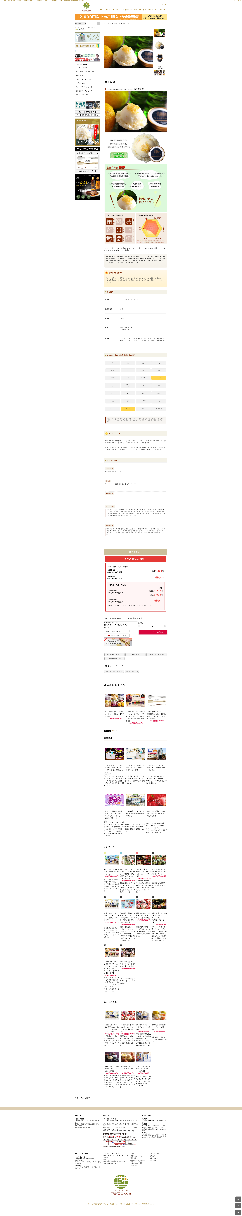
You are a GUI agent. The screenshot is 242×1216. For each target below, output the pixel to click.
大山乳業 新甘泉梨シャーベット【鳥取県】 (159, 1027)
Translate (81, 29)
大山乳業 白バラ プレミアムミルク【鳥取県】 (143, 1027)
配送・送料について (136, 1157)
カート (164, 4)
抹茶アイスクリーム (82, 75)
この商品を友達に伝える (114, 658)
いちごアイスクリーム (83, 79)
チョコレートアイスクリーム (85, 71)
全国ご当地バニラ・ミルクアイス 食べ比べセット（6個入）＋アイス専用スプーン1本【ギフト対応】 (127, 874)
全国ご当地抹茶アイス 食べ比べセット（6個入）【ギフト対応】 (159, 872)
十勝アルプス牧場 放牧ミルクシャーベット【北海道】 (143, 1069)
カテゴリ (109, 10)
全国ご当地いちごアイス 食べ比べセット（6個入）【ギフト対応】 (143, 915)
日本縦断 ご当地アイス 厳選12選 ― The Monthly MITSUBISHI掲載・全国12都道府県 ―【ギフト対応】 (128, 917)
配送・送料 (138, 10)
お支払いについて (135, 1155)
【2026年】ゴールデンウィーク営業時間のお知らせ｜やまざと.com (135, 813)
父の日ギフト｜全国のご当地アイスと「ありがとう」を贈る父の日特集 (135, 768)
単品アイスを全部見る (83, 95)
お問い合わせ (154, 1160)
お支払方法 (129, 10)
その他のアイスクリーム (84, 91)
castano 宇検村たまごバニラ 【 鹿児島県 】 (128, 1069)
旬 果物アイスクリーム (120, 23)
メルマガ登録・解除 (136, 1163)
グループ (119, 10)
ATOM (135, 1165)
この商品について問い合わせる (156, 654)
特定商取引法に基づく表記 (114, 654)
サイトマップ (237, 0)
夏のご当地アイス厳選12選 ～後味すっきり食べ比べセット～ (111, 872)
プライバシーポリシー (137, 1162)
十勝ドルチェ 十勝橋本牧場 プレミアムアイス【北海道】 (112, 1069)
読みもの (155, 10)
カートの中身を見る (88, 112)
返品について (135, 654)
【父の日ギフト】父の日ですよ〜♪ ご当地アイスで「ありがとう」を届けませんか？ (114, 769)
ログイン (152, 1157)
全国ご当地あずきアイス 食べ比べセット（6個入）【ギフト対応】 (127, 964)
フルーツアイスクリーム (84, 87)
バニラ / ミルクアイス (83, 67)
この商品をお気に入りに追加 (118, 635)
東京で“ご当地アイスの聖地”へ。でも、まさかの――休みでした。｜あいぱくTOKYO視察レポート (114, 814)
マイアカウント (154, 1153)
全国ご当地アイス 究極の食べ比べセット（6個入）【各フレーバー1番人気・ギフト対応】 (159, 917)
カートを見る (154, 1158)
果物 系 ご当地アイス (132, 671)
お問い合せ (147, 10)
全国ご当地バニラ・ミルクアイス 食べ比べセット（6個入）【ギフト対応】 (112, 1028)
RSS (131, 1165)
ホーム (102, 10)
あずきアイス (80, 83)
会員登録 (152, 1155)
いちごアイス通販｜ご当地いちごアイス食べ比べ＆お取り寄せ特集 (156, 813)
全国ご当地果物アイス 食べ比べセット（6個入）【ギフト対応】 (114, 714)
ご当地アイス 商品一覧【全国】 (114, 671)
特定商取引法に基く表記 (137, 1160)
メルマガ (162, 10)
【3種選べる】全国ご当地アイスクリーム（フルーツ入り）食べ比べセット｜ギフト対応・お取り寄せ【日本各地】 (135, 716)
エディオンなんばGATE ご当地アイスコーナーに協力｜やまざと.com (156, 768)
